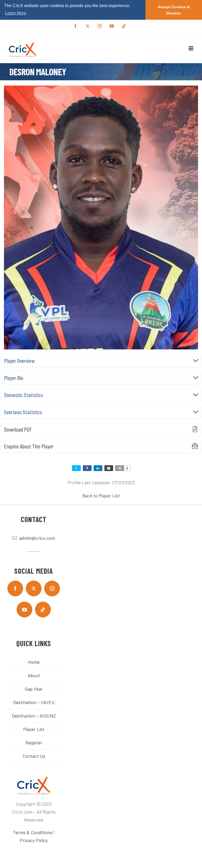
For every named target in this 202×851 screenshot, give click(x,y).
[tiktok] (43, 609)
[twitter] (34, 588)
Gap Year (34, 689)
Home (34, 662)
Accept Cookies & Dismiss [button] (174, 10)
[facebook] (15, 588)
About (34, 675)
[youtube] (24, 609)
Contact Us (34, 756)
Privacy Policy (34, 840)
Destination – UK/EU (34, 702)
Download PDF (18, 429)
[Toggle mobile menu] (191, 48)
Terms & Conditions (32, 832)
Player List (33, 729)
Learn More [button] (15, 13)
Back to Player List (101, 495)
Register (34, 742)
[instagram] (52, 588)
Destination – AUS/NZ (34, 716)
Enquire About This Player (28, 446)
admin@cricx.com (37, 538)
